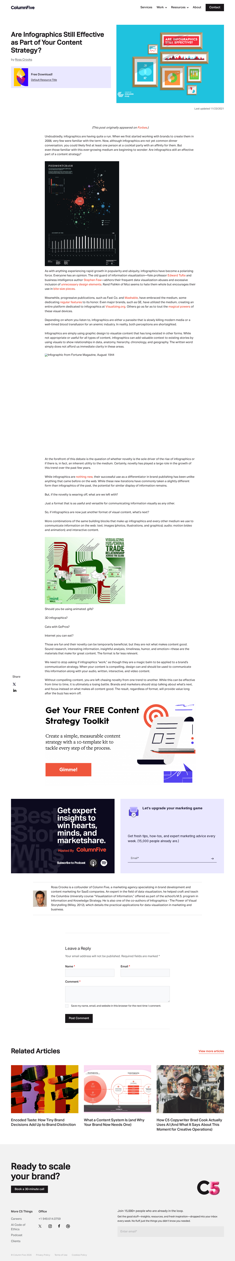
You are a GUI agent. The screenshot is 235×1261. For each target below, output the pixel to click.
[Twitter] (40, 1226)
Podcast (16, 1235)
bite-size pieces (64, 289)
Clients (15, 1241)
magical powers (179, 306)
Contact (214, 7)
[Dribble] (68, 1226)
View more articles (211, 1051)
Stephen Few (92, 280)
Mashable (131, 298)
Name (70, 966)
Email (125, 966)
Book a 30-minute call (29, 1189)
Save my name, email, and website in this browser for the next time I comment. (116, 1006)
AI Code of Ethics (18, 1227)
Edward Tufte (177, 275)
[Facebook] (59, 1226)
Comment (72, 981)
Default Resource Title (44, 80)
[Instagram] (50, 1226)
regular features (71, 302)
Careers (16, 1219)
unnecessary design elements (81, 284)
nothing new (84, 477)
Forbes (142, 127)
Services (146, 7)
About (197, 7)
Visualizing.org (115, 306)
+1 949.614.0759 (50, 1219)
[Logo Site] (23, 7)
